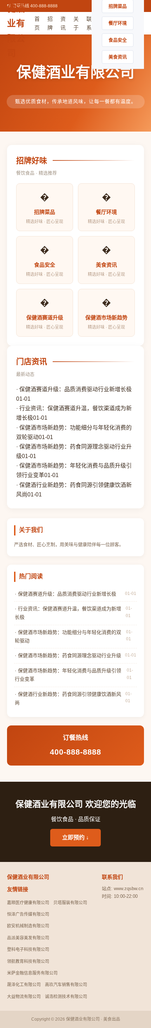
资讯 (63, 23)
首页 (37, 23)
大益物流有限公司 (24, 996)
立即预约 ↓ (75, 837)
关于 (76, 23)
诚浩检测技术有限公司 (66, 996)
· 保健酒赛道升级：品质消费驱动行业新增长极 (74, 389)
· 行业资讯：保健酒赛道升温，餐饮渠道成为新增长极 (68, 613)
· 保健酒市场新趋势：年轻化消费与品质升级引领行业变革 (68, 675)
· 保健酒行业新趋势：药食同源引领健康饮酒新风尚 (68, 698)
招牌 (50, 23)
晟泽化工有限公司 (24, 984)
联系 (89, 23)
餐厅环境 (118, 23)
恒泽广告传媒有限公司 (28, 914)
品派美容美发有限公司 (28, 937)
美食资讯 (118, 56)
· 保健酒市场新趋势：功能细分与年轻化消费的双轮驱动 (68, 636)
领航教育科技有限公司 (28, 961)
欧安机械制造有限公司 (28, 926)
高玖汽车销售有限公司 (66, 984)
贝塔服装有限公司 (70, 902)
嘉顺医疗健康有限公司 (28, 902)
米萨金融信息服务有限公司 (32, 973)
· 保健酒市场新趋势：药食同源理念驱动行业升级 (68, 655)
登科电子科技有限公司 (28, 949)
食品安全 (118, 40)
